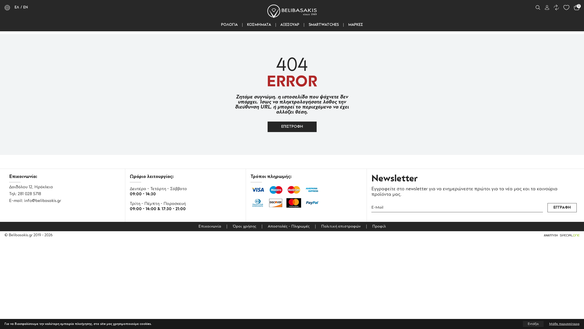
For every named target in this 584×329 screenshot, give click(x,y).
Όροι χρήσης (244, 226)
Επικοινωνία (209, 226)
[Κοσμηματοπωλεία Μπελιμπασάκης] (292, 11)
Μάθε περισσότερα (564, 324)
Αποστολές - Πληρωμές (289, 226)
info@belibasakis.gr (42, 201)
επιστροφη (292, 127)
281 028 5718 (29, 194)
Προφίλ (379, 226)
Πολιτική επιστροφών (341, 226)
